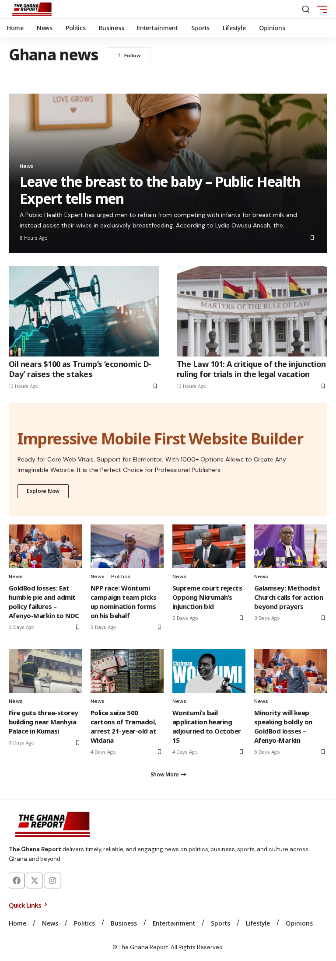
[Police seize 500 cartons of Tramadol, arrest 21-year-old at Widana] (127, 671)
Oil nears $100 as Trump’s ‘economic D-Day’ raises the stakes (80, 369)
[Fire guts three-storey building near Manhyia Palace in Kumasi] (45, 671)
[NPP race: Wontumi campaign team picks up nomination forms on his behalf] (127, 546)
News (27, 166)
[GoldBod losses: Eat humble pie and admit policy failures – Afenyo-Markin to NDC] (45, 546)
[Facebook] (16, 880)
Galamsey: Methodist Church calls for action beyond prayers (288, 597)
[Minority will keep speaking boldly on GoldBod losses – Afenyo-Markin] (290, 671)
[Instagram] (52, 880)
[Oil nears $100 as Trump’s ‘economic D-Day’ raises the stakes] (84, 311)
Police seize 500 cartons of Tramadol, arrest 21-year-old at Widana (123, 726)
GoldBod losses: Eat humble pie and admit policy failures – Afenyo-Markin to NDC (44, 602)
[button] (305, 9)
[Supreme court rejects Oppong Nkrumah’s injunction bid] (208, 546)
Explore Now (43, 491)
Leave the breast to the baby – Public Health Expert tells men (160, 189)
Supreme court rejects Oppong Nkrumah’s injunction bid (207, 597)
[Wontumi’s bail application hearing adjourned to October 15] (208, 671)
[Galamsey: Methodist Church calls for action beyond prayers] (290, 546)
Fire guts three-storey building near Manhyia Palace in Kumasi (43, 721)
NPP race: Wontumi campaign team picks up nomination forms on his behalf (123, 602)
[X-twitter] (34, 880)
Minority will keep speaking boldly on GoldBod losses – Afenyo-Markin (283, 726)
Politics (120, 576)
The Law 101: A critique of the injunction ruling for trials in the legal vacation (251, 369)
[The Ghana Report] (32, 9)
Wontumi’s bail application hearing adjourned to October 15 (206, 726)
